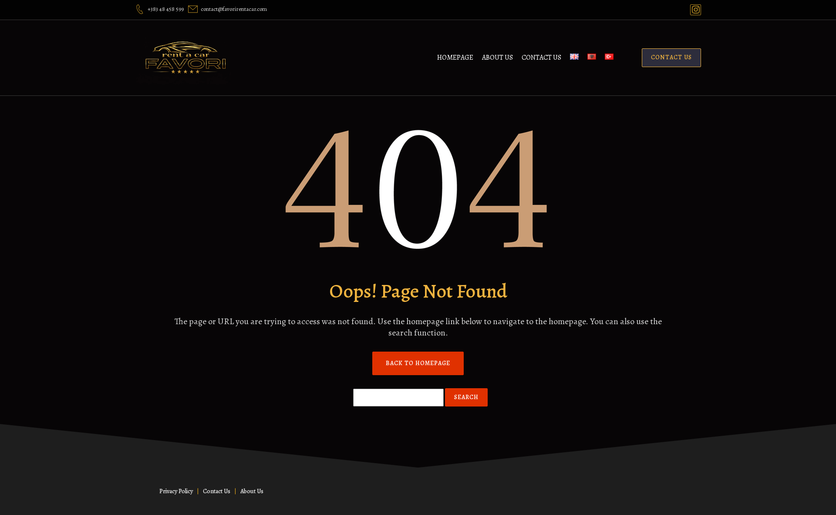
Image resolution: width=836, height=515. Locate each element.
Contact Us (216, 491)
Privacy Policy (176, 491)
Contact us (541, 57)
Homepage (455, 57)
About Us (497, 57)
